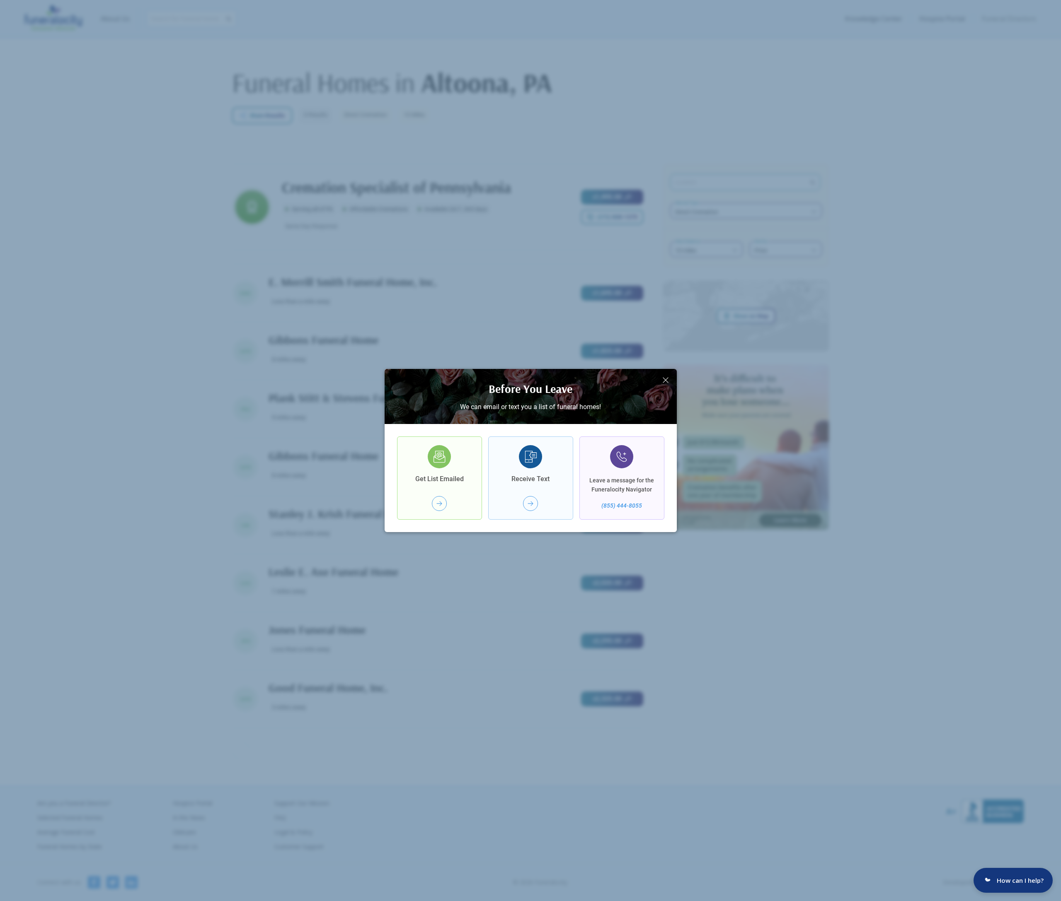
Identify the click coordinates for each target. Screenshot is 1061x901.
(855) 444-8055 (621, 505)
